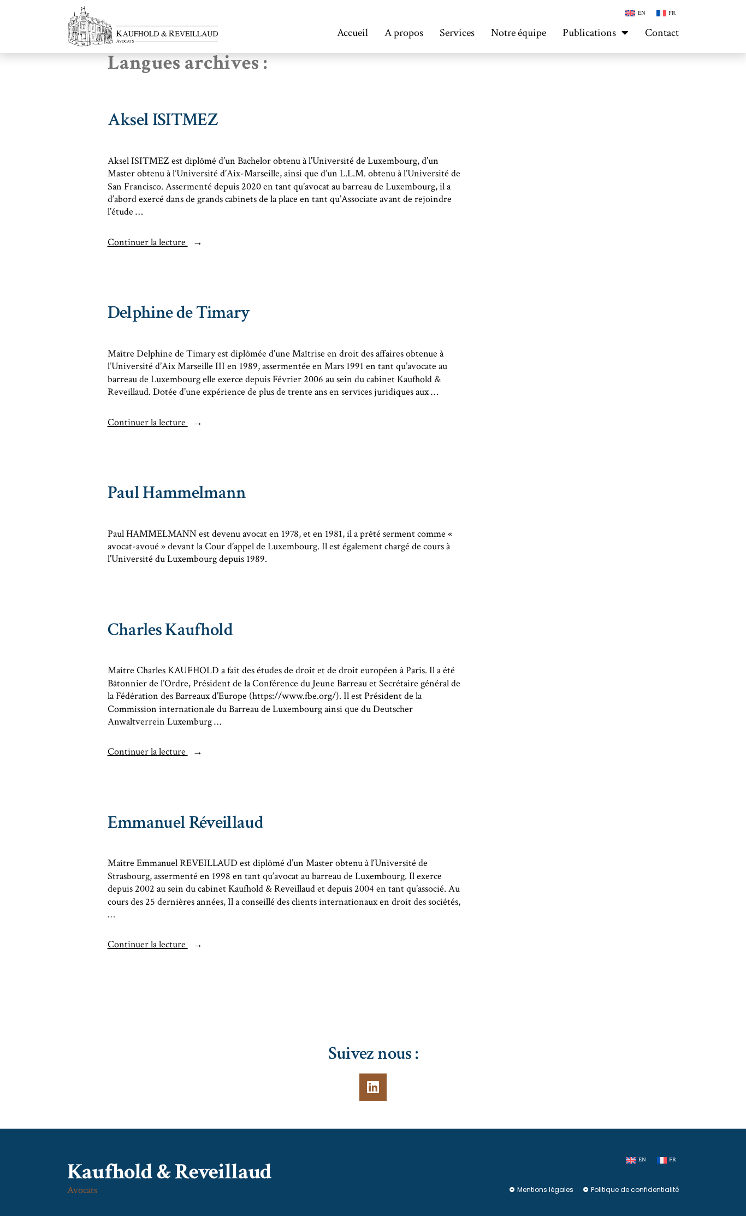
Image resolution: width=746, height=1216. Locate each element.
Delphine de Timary (179, 312)
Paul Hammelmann (177, 493)
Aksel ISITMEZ (163, 120)
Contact (662, 33)
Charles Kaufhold (170, 630)
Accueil (352, 33)
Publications (589, 33)
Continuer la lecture (155, 242)
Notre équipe (518, 33)
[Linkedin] (373, 1087)
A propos (403, 33)
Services (457, 33)
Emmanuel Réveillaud (185, 822)
